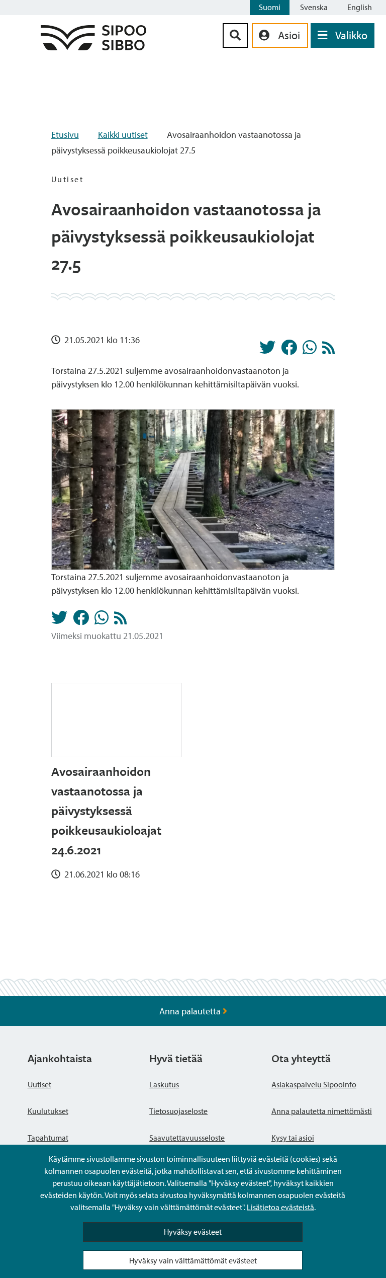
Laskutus (164, 1084)
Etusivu (65, 134)
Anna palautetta (191, 1011)
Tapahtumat (48, 1138)
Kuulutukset (48, 1111)
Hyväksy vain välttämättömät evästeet (193, 1260)
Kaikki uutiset (123, 134)
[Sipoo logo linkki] (93, 47)
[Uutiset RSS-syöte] (328, 350)
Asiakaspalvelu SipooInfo (313, 1084)
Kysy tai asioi (292, 1138)
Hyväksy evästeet (193, 1232)
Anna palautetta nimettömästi (321, 1111)
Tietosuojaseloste (178, 1111)
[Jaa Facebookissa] (289, 350)
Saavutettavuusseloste (187, 1138)
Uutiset (39, 1084)
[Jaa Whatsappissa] (310, 350)
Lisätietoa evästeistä (280, 1207)
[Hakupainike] (235, 35)
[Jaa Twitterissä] (267, 350)
